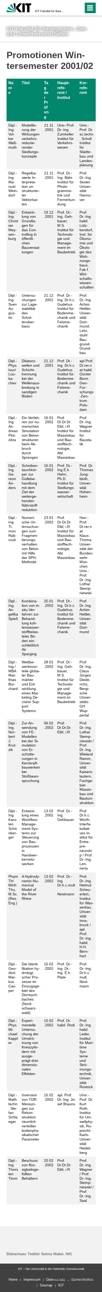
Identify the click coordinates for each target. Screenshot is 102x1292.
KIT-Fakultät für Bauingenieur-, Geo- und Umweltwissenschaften (49, 11)
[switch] (70, 8)
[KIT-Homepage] (19, 7)
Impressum (32, 1279)
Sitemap (46, 1285)
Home (13, 1279)
